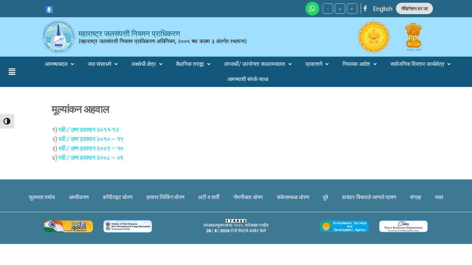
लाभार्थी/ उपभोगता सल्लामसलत (254, 64)
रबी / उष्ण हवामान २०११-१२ (88, 129)
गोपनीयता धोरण (248, 197)
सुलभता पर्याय (42, 197)
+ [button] (339, 8)
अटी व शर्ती (208, 197)
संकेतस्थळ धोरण (293, 197)
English (383, 8)
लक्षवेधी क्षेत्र (144, 64)
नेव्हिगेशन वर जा (414, 8)
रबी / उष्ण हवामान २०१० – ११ (90, 139)
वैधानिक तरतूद (190, 64)
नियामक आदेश (356, 64)
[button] (12, 71)
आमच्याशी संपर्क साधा (247, 79)
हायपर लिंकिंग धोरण (166, 197)
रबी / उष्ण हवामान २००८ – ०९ (90, 157)
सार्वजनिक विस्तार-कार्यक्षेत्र (417, 64)
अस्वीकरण (79, 197)
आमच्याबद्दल (56, 64)
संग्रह (415, 197)
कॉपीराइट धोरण (118, 197)
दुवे (325, 197)
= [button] (351, 8)
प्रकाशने (313, 64)
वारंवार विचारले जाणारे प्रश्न (369, 197)
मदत (439, 197)
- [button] (328, 8)
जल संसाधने (99, 64)
